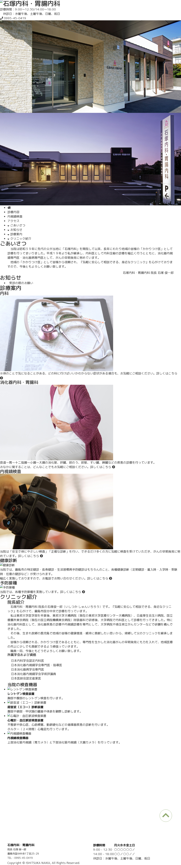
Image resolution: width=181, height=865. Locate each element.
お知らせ (15, 230)
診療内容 (13, 212)
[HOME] (9, 208)
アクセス (13, 221)
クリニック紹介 (20, 239)
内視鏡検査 (14, 216)
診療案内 (15, 234)
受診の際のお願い (20, 283)
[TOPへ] (166, 815)
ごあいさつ (17, 225)
